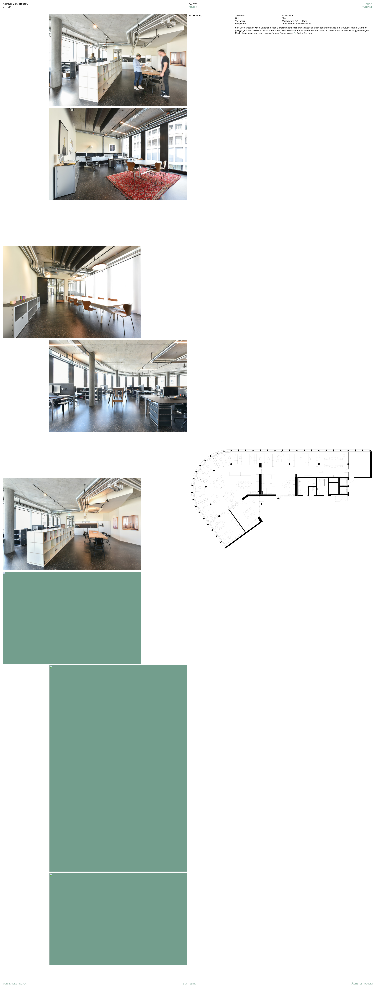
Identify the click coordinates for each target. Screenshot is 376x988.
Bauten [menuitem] (193, 4)
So (295, 33)
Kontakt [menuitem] (367, 7)
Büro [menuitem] (369, 4)
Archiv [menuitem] (193, 7)
